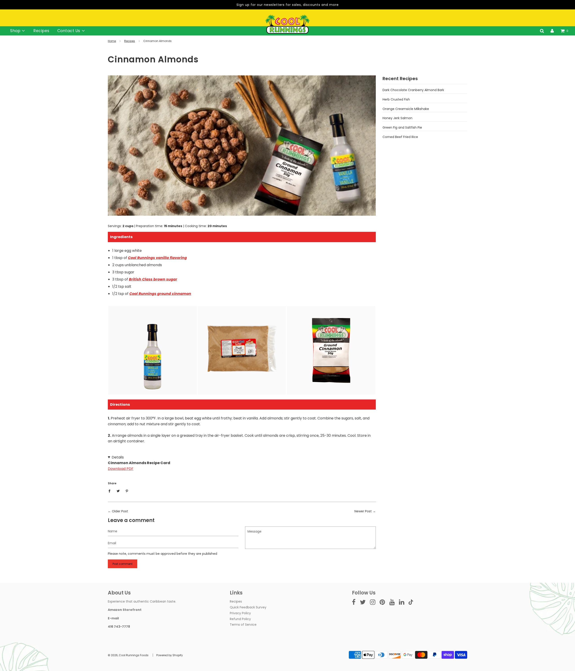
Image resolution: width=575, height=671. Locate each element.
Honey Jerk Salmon (397, 118)
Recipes (41, 30)
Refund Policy (240, 619)
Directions (120, 404)
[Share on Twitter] (118, 491)
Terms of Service (243, 624)
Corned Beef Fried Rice (400, 137)
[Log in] (552, 31)
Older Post (120, 511)
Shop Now (152, 370)
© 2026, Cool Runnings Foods (128, 655)
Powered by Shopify (169, 655)
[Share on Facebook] (110, 491)
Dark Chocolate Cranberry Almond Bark (413, 90)
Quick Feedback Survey (248, 607)
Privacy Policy (240, 613)
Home (112, 41)
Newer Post (363, 511)
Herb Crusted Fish (396, 99)
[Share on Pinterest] (127, 491)
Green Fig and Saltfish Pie (402, 127)
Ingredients (121, 236)
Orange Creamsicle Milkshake (406, 109)
